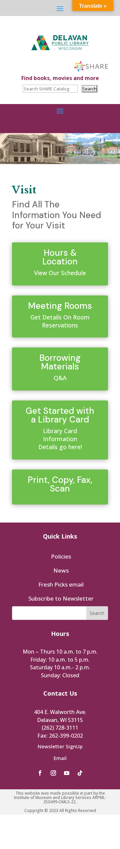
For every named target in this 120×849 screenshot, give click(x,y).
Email (60, 758)
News (61, 570)
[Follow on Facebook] (40, 773)
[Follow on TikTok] (80, 773)
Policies (61, 556)
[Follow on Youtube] (66, 773)
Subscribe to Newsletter (61, 598)
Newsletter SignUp (60, 746)
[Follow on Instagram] (53, 773)
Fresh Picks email (61, 584)
